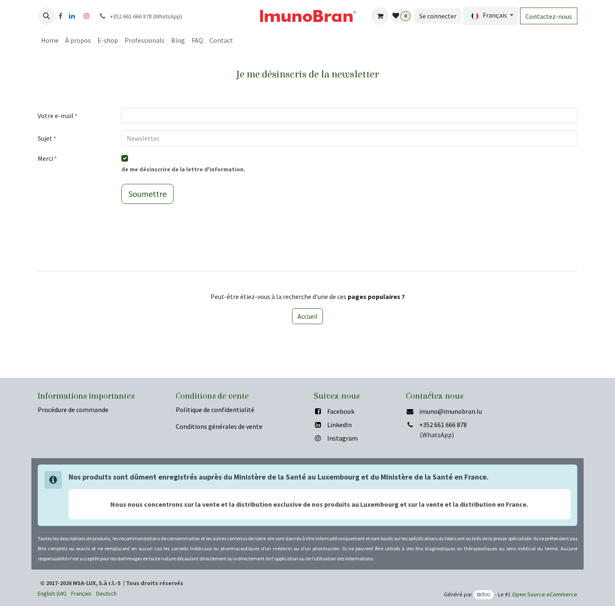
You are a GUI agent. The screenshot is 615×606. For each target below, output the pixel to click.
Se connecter (437, 16)
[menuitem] (50, 40)
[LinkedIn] (72, 16)
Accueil (307, 316)
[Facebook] (60, 16)
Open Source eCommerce (544, 594)
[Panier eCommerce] (380, 16)
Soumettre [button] (147, 193)
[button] (46, 16)
